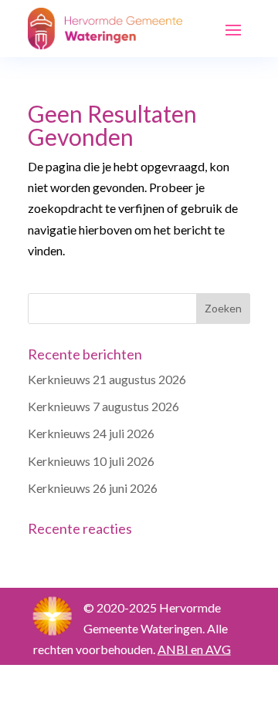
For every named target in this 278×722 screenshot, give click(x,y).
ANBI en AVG (194, 649)
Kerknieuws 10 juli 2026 (91, 461)
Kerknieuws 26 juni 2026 (93, 488)
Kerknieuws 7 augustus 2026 (103, 406)
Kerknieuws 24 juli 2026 (91, 433)
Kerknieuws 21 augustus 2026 (107, 379)
